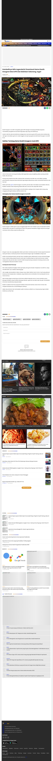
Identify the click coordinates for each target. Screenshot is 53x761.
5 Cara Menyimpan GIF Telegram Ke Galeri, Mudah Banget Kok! (21, 633)
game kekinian (27, 319)
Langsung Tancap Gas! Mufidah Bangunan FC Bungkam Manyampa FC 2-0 (35, 45)
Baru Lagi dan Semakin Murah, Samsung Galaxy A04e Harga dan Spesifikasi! (25, 644)
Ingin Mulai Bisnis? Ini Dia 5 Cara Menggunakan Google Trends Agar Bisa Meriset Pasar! (13, 567)
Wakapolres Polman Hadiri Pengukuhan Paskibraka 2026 (15, 544)
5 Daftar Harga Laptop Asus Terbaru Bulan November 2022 (20, 670)
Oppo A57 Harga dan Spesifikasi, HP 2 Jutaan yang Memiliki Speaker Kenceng (25, 660)
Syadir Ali (4, 74)
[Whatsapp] (6, 737)
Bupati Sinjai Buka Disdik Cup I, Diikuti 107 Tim (13, 481)
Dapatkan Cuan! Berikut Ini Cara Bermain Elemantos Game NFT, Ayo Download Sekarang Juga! (38, 568)
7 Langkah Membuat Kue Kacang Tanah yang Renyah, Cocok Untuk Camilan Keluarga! (37, 445)
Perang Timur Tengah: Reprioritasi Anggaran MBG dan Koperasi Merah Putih (9, 390)
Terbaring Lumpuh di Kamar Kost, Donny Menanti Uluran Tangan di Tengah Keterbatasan (26, 389)
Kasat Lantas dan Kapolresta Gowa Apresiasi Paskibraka (16, 537)
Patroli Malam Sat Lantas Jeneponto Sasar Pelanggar (15, 475)
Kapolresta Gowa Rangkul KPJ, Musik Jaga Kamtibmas (21, 529)
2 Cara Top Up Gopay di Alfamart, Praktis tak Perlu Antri (20, 628)
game (12, 184)
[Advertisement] (27, 56)
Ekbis (12, 66)
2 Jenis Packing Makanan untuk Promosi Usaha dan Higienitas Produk (38, 588)
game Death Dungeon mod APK (17, 319)
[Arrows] (3, 373)
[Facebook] (45, 108)
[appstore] (5, 743)
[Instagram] (8, 737)
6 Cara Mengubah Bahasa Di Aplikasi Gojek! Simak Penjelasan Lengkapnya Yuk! (25, 675)
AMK (26, 757)
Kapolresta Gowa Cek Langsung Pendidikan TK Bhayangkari (16, 541)
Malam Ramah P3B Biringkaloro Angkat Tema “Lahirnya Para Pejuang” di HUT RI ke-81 (22, 468)
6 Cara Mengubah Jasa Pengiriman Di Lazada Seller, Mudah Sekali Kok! (23, 638)
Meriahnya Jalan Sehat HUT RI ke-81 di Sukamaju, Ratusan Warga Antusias (19, 461)
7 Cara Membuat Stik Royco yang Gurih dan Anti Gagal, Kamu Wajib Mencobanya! (14, 445)
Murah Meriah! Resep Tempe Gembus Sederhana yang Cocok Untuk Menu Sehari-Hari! (26, 426)
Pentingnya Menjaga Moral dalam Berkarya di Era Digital (42, 388)
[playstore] (13, 743)
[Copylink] (49, 108)
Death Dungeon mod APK (7, 319)
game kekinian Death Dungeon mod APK (36, 319)
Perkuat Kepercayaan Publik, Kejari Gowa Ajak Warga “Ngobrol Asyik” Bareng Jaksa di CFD (22, 454)
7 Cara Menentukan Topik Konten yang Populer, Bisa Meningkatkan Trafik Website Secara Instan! (28, 649)
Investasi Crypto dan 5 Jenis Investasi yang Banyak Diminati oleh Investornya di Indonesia (13, 588)
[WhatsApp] (47, 108)
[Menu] (3, 41)
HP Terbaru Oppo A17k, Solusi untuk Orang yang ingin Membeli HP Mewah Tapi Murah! (27, 654)
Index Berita (26, 487)
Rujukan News (5, 66)
